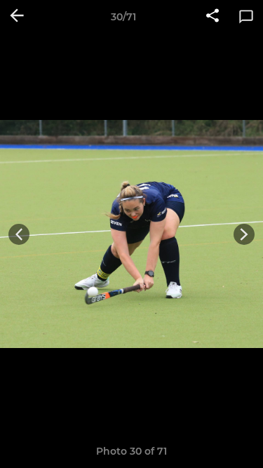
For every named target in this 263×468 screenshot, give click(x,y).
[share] (212, 17)
